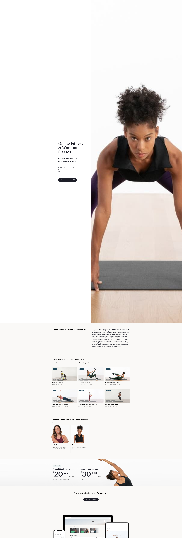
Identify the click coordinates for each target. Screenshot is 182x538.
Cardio (65, 384)
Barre (65, 448)
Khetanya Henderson (57, 384)
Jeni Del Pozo (81, 406)
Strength (119, 384)
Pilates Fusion (55, 447)
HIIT (91, 384)
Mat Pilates (63, 447)
